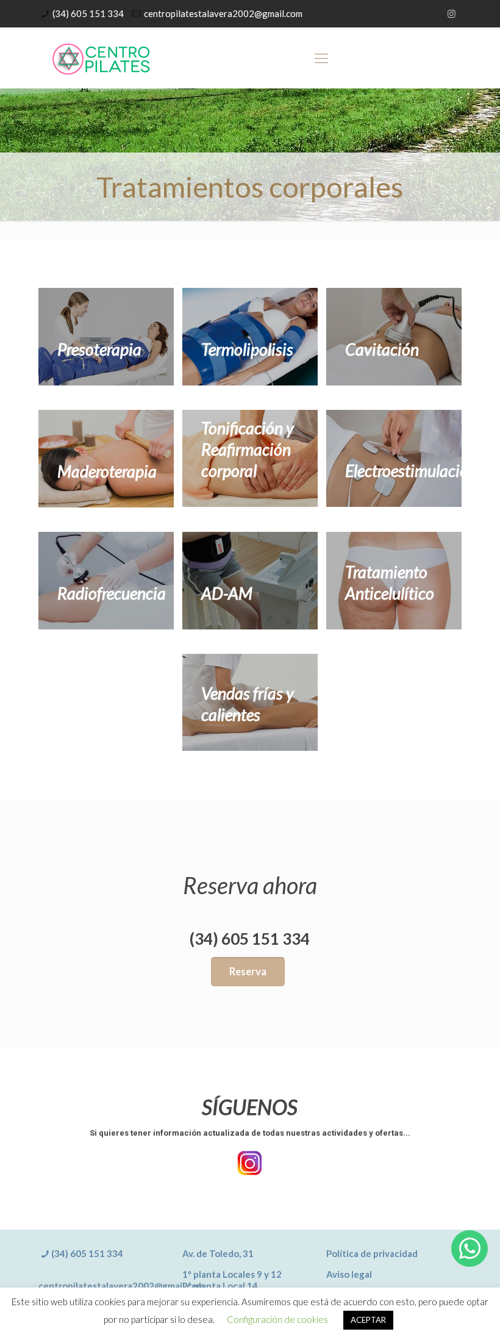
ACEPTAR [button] (368, 1320)
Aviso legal (349, 1274)
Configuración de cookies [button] (277, 1319)
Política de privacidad (372, 1253)
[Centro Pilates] (101, 57)
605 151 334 (96, 1253)
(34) (60, 1253)
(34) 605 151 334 (88, 13)
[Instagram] (451, 13)
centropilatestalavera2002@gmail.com (223, 13)
